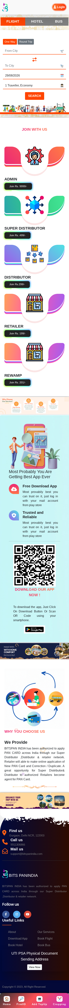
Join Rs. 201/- (17, 382)
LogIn (60, 7)
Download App (17, 938)
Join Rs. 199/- (17, 333)
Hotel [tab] (37, 21)
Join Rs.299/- (17, 284)
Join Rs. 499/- (17, 235)
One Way (10, 41)
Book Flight (45, 938)
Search (34, 95)
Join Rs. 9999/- (18, 186)
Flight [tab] (12, 21)
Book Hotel (15, 945)
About (12, 931)
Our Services (46, 931)
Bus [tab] (59, 21)
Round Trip (25, 41)
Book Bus (44, 945)
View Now (34, 967)
